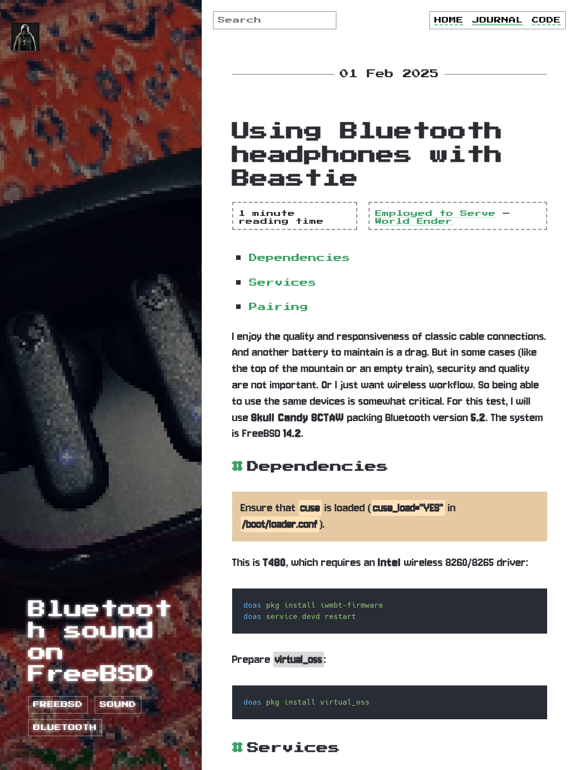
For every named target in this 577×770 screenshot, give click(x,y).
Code (546, 20)
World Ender (413, 221)
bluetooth (65, 727)
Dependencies (299, 258)
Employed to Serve (435, 213)
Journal (497, 20)
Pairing (278, 307)
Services (283, 282)
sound (118, 704)
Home (448, 20)
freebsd (58, 704)
